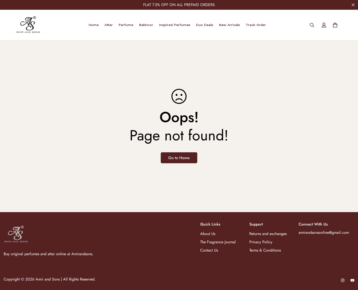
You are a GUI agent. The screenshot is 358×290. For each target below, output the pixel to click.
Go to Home (179, 158)
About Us (207, 233)
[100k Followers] (343, 280)
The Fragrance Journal (218, 242)
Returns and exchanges (268, 233)
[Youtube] (352, 280)
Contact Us (209, 250)
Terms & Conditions (265, 250)
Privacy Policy (260, 242)
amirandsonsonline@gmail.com (324, 232)
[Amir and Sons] (28, 25)
